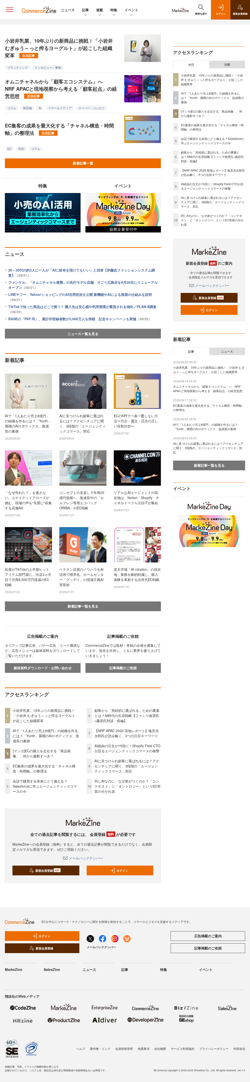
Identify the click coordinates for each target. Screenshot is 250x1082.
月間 (227, 64)
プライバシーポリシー (214, 1048)
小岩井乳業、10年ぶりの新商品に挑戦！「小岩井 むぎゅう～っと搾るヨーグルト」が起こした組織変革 (59, 48)
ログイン (122, 870)
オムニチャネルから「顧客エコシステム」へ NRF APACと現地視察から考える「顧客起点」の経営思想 (61, 88)
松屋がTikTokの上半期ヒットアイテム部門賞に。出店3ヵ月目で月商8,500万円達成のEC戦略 (28, 577)
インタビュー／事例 (48, 67)
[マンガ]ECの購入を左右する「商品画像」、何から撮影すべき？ (42, 753)
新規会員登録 (47, 870)
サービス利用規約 (182, 1048)
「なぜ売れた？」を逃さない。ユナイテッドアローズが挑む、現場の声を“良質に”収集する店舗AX (28, 500)
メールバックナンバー (86, 858)
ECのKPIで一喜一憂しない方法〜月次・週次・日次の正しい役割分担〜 (136, 420)
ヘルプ (80, 1048)
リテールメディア (60, 108)
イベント (131, 9)
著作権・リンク (100, 1048)
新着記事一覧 (83, 163)
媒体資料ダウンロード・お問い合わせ (43, 667)
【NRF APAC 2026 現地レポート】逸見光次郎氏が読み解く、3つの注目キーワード (126, 733)
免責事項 (143, 1048)
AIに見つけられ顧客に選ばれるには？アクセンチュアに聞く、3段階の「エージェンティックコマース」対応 (82, 423)
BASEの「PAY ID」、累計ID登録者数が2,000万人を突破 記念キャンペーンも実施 (80, 318)
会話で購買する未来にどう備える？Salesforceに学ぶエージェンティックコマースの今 (45, 786)
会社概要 (160, 1048)
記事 (85, 9)
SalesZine (52, 969)
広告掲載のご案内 (208, 935)
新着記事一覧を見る (83, 606)
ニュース (68, 9)
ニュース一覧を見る (83, 333)
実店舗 (27, 108)
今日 (191, 64)
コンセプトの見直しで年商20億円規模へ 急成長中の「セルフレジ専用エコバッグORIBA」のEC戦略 (81, 500)
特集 (113, 9)
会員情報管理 (124, 1048)
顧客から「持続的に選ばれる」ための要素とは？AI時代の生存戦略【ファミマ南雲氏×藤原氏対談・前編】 (126, 715)
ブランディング (17, 67)
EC (9, 148)
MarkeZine (13, 969)
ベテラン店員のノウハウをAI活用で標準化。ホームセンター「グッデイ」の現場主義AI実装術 (81, 577)
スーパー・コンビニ (91, 108)
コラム (11, 108)
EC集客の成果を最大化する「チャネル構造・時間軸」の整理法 (59, 129)
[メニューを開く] (10, 9)
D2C (21, 148)
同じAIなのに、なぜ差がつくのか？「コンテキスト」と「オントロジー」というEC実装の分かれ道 (127, 786)
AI (40, 108)
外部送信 (239, 1048)
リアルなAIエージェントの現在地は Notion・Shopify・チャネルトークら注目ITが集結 (136, 497)
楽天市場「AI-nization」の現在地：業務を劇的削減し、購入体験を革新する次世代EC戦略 (137, 574)
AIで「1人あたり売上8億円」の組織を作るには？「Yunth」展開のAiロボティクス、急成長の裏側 (28, 423)
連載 (99, 9)
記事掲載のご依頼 (123, 667)
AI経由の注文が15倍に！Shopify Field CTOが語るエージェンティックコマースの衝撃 (127, 748)
